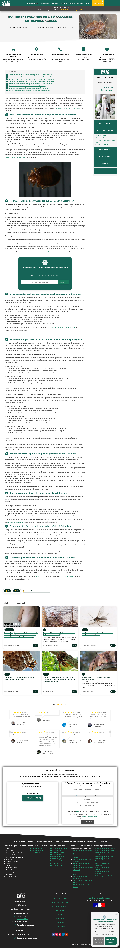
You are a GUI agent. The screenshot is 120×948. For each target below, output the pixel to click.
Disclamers (60, 910)
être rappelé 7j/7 (76, 10)
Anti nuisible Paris (34, 852)
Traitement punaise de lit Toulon (105, 876)
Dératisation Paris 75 (57, 850)
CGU (77, 811)
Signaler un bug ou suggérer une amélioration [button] (36, 591)
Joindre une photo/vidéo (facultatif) (88, 796)
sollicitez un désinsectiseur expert (16, 157)
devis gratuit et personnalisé (16, 522)
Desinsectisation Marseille (36, 850)
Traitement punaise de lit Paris (105, 848)
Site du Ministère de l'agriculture (99, 898)
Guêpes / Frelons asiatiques (105, 140)
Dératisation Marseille (57, 852)
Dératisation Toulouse (57, 857)
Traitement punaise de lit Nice (104, 857)
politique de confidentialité (89, 816)
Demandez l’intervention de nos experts (67, 108)
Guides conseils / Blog (75, 3)
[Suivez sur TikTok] (60, 934)
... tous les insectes (102, 144)
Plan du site (60, 922)
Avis (87, 3)
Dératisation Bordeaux (57, 861)
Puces (98, 142)
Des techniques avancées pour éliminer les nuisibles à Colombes (30, 90)
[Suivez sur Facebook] (53, 934)
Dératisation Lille (55, 854)
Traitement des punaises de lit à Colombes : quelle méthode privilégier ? (32, 81)
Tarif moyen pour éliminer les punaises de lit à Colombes (27, 86)
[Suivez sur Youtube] (66, 934)
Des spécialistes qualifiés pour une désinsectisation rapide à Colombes (32, 79)
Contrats (55, 3)
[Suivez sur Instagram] (56, 934)
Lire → (35, 645)
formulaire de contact (66, 576)
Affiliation (60, 914)
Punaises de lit (101, 138)
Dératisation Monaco (57, 865)
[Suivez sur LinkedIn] (63, 934)
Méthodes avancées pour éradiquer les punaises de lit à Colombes (30, 84)
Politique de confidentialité (59, 902)
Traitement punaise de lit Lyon (104, 850)
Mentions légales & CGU (60, 906)
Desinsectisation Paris (35, 848)
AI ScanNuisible (60, 926)
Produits (64, 3)
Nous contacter (98, 3)
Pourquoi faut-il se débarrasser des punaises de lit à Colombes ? (30, 77)
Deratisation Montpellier (58, 863)
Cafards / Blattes (101, 136)
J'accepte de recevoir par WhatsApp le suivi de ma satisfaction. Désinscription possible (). (88, 815)
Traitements (45, 3)
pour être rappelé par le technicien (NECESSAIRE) (88, 811)
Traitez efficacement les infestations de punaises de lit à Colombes (30, 75)
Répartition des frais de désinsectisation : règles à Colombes (28, 88)
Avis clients (60, 918)
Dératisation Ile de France (58, 848)
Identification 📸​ (32, 3)
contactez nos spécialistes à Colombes (38, 252)
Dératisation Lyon (56, 859)
